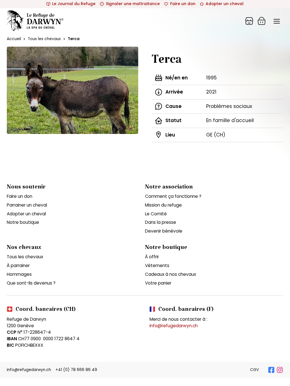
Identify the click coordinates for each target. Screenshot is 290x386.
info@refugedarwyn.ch (174, 326)
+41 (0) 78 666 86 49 (76, 369)
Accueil (14, 39)
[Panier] (249, 21)
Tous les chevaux (44, 39)
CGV (254, 369)
